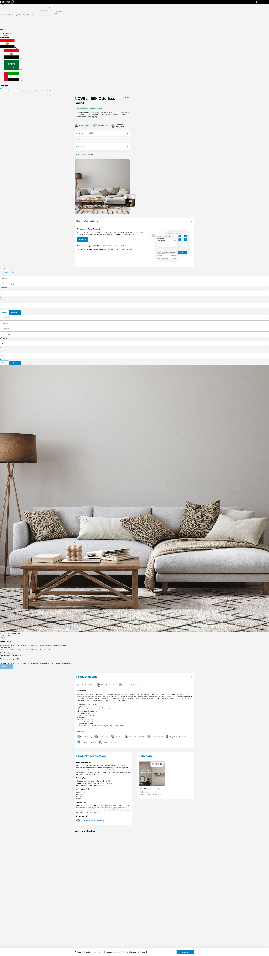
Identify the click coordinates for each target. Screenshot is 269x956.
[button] (134, 44)
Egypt (21, 58)
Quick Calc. (8, 269)
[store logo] (7, 2)
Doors (2, 299)
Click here (125, 952)
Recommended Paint (8, 655)
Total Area (3, 653)
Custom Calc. (9, 272)
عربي (1, 88)
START (81, 240)
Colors (2, 15)
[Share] (124, 98)
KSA (20, 70)
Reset (4, 313)
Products (9, 15)
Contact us (262, 2)
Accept (185, 952)
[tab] (134, 221)
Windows (3, 288)
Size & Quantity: (81, 146)
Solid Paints (34, 91)
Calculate (14, 313)
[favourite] (128, 98)
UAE (20, 81)
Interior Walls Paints (21, 91)
